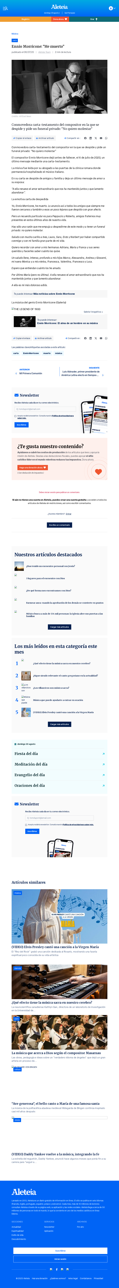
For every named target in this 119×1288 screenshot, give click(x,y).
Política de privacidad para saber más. (78, 824)
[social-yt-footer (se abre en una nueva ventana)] (51, 1269)
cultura (17, 1069)
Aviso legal (73, 1278)
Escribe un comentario (59, 525)
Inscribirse (21, 424)
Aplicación (48, 1231)
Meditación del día (31, 764)
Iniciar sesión (60, 1259)
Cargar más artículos (59, 627)
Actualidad (16, 1227)
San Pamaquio (70, 13)
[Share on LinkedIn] (90, 138)
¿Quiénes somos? (58, 1278)
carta (16, 353)
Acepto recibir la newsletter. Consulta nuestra (45, 417)
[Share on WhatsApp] (106, 138)
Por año (80, 1227)
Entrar (68, 514)
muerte (47, 353)
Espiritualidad (18, 1231)
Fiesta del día (26, 753)
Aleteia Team (44, 52)
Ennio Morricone (31, 353)
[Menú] (22, 8)
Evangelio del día (30, 775)
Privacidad (98, 1278)
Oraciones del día (30, 785)
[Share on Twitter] (96, 138)
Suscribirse (60, 1250)
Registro (25, 19)
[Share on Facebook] (85, 138)
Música (15, 33)
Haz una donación (40, 1278)
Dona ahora (58, 19)
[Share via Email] (101, 138)
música (58, 353)
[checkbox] (15, 416)
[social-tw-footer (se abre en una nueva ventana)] (62, 1269)
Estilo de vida (17, 1235)
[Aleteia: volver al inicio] (59, 6)
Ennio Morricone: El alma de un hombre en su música (67, 323)
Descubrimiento (19, 1239)
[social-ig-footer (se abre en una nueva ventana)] (67, 1269)
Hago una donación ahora (30, 467)
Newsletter (49, 1227)
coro (17, 1018)
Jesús (17, 1120)
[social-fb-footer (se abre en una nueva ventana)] (56, 1269)
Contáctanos (86, 1278)
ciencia (18, 968)
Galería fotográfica (92, 312)
